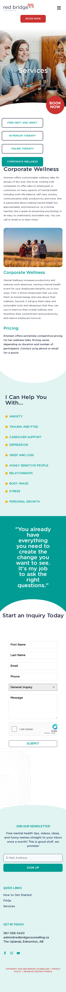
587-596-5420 (14, 933)
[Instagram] (11, 953)
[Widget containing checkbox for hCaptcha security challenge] (33, 729)
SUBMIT (33, 743)
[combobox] (33, 687)
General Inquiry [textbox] (21, 687)
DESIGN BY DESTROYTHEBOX (38, 972)
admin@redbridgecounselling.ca (26, 937)
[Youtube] (18, 953)
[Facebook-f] (5, 953)
